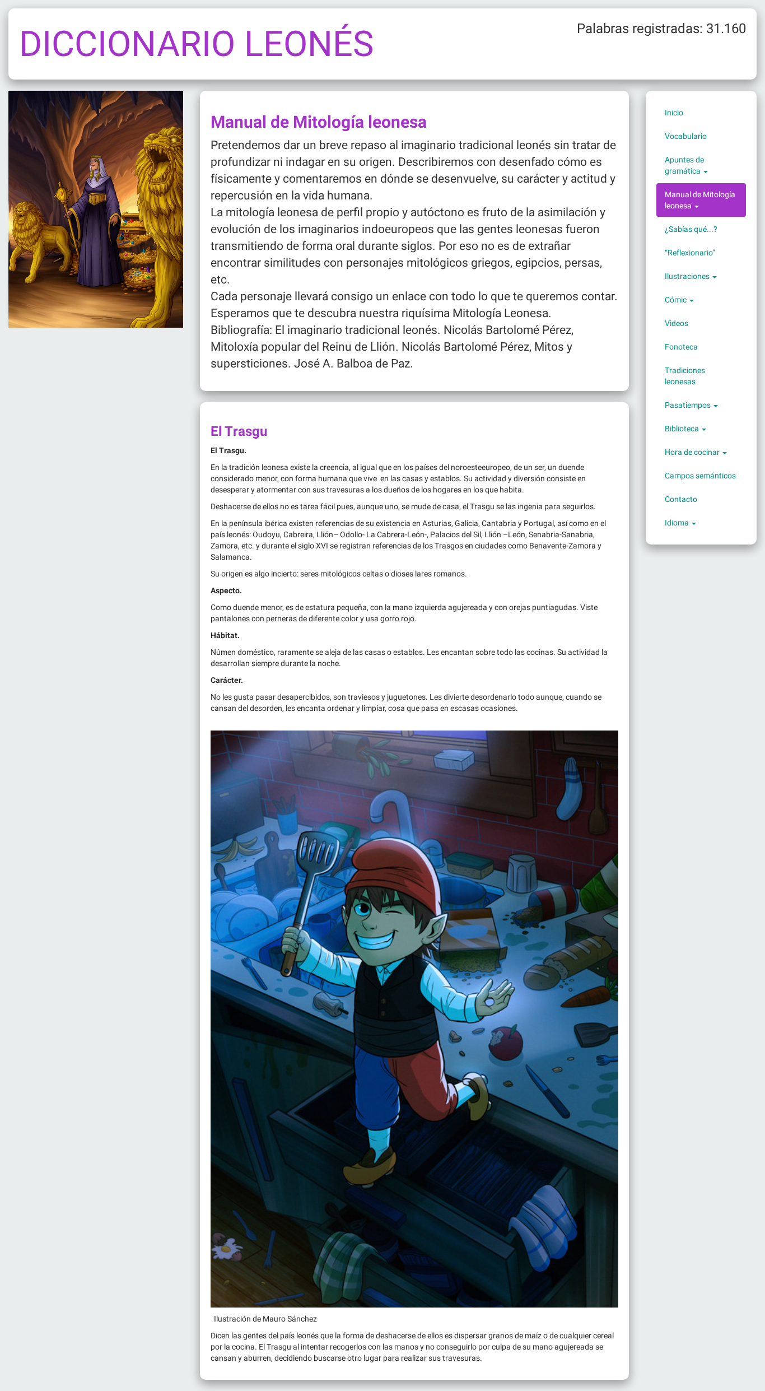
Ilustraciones (688, 276)
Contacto (681, 499)
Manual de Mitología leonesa (700, 200)
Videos (676, 323)
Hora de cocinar (693, 452)
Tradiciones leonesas (685, 376)
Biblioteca (683, 428)
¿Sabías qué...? (691, 229)
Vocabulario (686, 136)
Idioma (678, 522)
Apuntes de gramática (684, 165)
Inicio (674, 112)
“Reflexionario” (690, 252)
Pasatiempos (688, 405)
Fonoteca (681, 346)
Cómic (676, 299)
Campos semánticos (700, 475)
